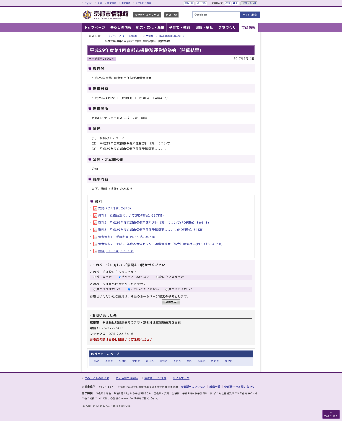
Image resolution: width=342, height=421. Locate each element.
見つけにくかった (180, 289)
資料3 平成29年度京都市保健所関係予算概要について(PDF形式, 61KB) (151, 229)
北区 (97, 360)
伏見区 (229, 360)
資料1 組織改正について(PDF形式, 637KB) (131, 215)
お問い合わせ (249, 3)
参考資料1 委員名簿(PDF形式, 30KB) (127, 236)
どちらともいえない (135, 276)
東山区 (150, 360)
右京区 (202, 360)
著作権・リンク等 (155, 378)
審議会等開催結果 (170, 36)
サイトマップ (181, 378)
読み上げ (189, 3)
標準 (228, 3)
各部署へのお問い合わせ (239, 386)
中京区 (136, 360)
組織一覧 (171, 15)
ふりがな (201, 3)
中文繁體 (125, 3)
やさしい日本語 (143, 3)
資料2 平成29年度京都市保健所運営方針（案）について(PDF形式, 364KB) (153, 222)
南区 (189, 360)
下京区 (177, 360)
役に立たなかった (171, 276)
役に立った (104, 276)
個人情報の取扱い (127, 378)
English (88, 3)
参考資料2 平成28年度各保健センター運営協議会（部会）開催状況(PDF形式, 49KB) (160, 244)
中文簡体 (111, 3)
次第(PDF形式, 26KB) (114, 208)
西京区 (215, 360)
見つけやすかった (108, 289)
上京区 (109, 360)
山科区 (163, 360)
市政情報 (132, 36)
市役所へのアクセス (146, 15)
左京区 (123, 360)
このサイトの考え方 (97, 378)
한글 (100, 3)
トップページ (113, 36)
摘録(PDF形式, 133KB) (116, 251)
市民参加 (148, 36)
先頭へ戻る (331, 415)
